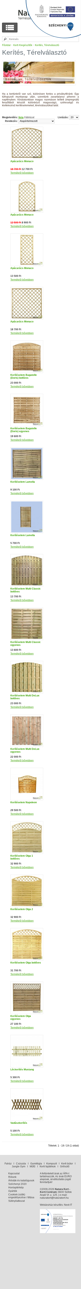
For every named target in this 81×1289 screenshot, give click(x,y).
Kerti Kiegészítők (22, 45)
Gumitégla (36, 1163)
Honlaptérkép (16, 1187)
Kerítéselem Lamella (22, 481)
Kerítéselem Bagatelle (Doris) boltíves (23, 376)
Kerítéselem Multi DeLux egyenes (24, 750)
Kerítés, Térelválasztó (47, 45)
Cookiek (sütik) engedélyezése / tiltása (21, 1196)
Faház (8, 1163)
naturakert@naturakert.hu (54, 1197)
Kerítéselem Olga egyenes (20, 1017)
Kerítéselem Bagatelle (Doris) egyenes (23, 430)
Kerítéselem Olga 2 (21, 909)
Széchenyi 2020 (17, 1184)
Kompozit (51, 1163)
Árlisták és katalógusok (21, 1180)
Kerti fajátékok (48, 1166)
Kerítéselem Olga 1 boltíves (21, 857)
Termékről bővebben (22, 172)
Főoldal (6, 45)
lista (20, 117)
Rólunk (12, 1177)
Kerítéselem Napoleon (23, 802)
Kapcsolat (14, 1173)
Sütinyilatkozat (16, 1200)
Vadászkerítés (18, 1123)
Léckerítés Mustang (22, 1069)
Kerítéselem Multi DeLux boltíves (24, 697)
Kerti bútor (67, 1163)
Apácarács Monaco (21, 161)
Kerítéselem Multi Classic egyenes (25, 643)
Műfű (32, 1166)
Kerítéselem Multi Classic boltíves (25, 590)
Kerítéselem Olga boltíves (25, 962)
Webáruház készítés (51, 1204)
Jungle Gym (18, 1166)
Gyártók (12, 1191)
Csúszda (21, 1163)
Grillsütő (64, 1166)
